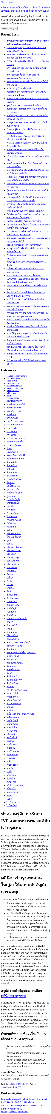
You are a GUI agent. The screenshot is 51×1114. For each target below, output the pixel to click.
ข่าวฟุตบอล (12, 431)
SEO (9, 395)
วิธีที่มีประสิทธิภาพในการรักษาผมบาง (24, 245)
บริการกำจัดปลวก (15, 547)
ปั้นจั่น (9, 581)
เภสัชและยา (12, 754)
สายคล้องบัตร (13, 669)
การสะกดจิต (12, 418)
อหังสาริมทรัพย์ (14, 703)
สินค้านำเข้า (12, 676)
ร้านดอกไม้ (12, 625)
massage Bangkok (14, 385)
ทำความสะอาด (14, 520)
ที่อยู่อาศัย (11, 527)
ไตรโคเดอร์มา (13, 802)
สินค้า (9, 673)
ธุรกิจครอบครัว (14, 533)
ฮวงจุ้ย (10, 710)
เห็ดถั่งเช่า (11, 782)
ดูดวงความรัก (13, 489)
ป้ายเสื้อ (10, 588)
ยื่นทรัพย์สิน (12, 595)
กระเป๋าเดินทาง (14, 408)
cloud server (12, 381)
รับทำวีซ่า (11, 615)
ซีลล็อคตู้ (11, 482)
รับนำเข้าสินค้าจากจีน (17, 618)
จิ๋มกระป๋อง (12, 472)
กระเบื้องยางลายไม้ (16, 404)
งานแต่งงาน (12, 452)
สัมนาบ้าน (11, 666)
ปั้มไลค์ (10, 584)
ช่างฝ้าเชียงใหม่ (14, 479)
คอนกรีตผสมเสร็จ (15, 442)
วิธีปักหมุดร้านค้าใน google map (21, 652)
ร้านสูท (10, 629)
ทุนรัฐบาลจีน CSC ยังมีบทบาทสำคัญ (24, 221)
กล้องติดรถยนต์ (14, 411)
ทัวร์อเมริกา (12, 513)
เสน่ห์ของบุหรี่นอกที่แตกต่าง (20, 88)
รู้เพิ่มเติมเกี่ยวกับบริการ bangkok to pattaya (26, 211)
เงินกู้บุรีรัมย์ (12, 720)
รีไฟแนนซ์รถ (13, 639)
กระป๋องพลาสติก (14, 401)
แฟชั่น (9, 795)
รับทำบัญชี (12, 608)
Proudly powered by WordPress (14, 1111)
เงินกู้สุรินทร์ (12, 724)
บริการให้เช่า (13, 561)
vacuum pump (13, 398)
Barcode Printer (13, 378)
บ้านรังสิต (11, 571)
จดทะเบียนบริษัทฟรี (16, 455)
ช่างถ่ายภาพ (12, 476)
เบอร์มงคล (12, 744)
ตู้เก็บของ (11, 496)
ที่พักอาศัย (11, 523)
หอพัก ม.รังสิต (13, 693)
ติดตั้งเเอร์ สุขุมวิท (15, 493)
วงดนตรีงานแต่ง (14, 646)
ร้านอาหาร (12, 632)
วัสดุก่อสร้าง (12, 649)
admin (3, 1087)
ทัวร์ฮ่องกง (12, 516)
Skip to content (7, 2)
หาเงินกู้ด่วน (12, 697)
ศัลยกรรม (11, 659)
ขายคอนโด (12, 428)
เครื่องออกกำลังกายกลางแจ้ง (20, 714)
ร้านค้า (10, 622)
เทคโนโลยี (12, 737)
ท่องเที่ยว (11, 506)
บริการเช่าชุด (13, 557)
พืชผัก (9, 591)
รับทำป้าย (11, 612)
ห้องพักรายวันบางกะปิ (17, 690)
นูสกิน (9, 540)
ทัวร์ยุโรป (11, 510)
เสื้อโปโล (11, 778)
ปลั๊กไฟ (10, 578)
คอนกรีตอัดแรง (14, 445)
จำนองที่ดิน (12, 462)
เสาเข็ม (10, 768)
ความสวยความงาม (16, 438)
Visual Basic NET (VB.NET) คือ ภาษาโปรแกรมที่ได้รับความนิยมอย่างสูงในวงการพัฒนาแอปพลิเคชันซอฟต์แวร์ (27, 278)
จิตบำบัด (10, 469)
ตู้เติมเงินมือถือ (13, 499)
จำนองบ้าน (12, 465)
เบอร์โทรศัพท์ (13, 751)
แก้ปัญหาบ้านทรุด (15, 785)
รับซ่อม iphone (13, 598)
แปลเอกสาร (12, 792)
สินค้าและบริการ (14, 680)
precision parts (13, 390)
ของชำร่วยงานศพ (15, 421)
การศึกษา (11, 414)
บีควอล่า (11, 574)
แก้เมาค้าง (11, 788)
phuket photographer (15, 388)
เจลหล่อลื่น (12, 727)
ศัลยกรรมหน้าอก (15, 663)
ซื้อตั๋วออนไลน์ (13, 486)
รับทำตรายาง (13, 605)
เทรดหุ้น (10, 741)
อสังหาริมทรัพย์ (14, 700)
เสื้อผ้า (9, 771)
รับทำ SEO (12, 601)
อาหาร (10, 707)
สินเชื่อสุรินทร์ (13, 683)
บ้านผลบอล (12, 567)
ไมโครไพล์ (12, 805)
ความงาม (11, 435)
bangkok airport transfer (17, 376)
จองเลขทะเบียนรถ (15, 459)
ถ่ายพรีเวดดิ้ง (13, 503)
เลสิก (9, 761)
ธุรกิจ (9, 530)
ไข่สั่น (9, 799)
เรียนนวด (11, 758)
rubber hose (12, 393)
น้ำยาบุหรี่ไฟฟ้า (14, 537)
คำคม (9, 448)
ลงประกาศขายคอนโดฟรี (18, 642)
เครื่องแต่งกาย (13, 717)
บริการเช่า (11, 554)
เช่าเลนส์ (11, 734)
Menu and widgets (9, 28)
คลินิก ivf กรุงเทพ (13, 996)
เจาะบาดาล (12, 731)
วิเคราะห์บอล (13, 656)
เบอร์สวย (11, 748)
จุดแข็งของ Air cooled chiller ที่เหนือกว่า (25, 105)
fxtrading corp (13, 383)
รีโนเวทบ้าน (12, 635)
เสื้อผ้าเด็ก (11, 775)
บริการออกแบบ (14, 550)
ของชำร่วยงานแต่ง (15, 425)
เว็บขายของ (12, 765)
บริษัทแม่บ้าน (13, 564)
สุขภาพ (10, 686)
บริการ (10, 544)
